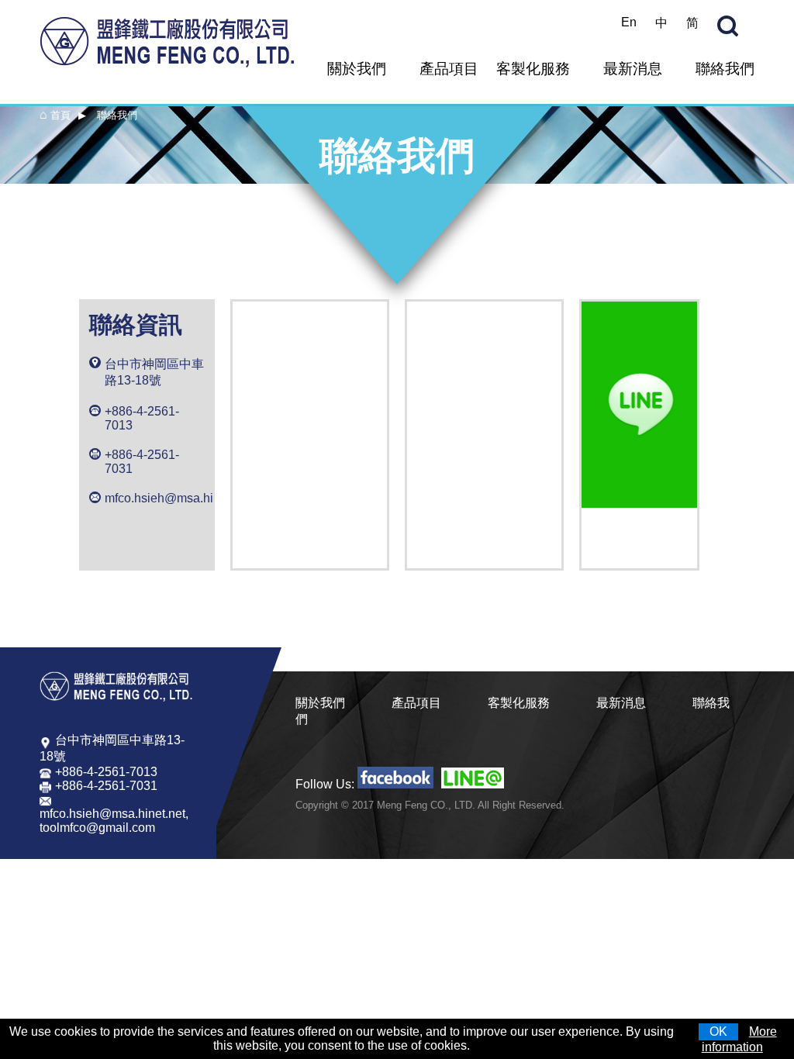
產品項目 (448, 68)
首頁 (60, 115)
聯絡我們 (725, 68)
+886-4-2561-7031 (142, 461)
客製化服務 (533, 68)
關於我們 (356, 68)
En (629, 22)
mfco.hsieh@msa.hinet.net (177, 498)
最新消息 (632, 68)
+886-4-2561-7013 (142, 418)
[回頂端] (774, 1043)
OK (718, 1031)
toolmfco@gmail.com (97, 827)
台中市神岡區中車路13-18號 (154, 372)
